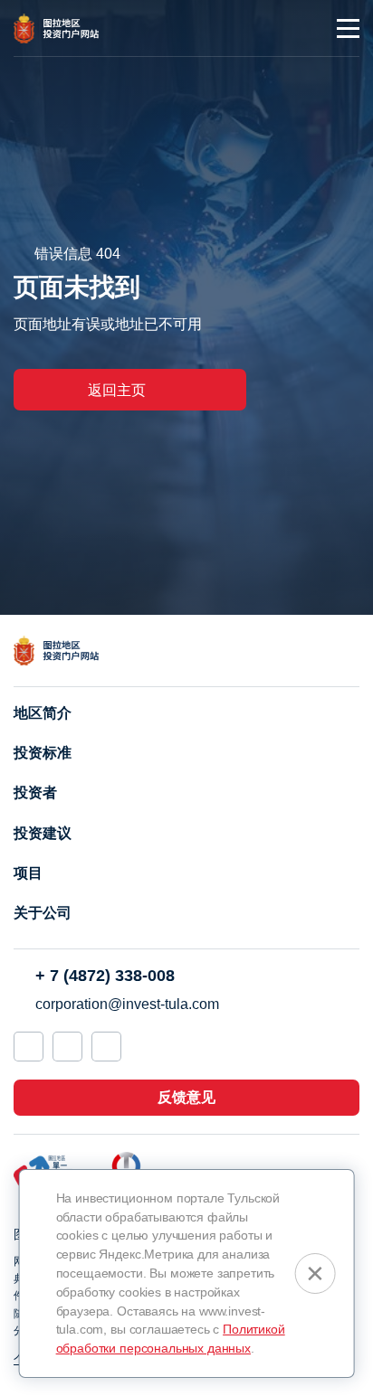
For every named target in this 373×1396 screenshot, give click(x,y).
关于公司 (43, 912)
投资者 (35, 792)
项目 (28, 873)
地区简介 (43, 713)
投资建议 (43, 833)
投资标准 (43, 752)
